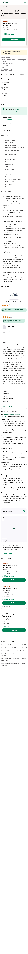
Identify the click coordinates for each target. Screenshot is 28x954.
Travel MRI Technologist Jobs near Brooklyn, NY (14, 648)
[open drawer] (25, 2)
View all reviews (5, 337)
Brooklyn (5, 7)
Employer (21, 74)
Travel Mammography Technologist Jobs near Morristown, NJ (13, 664)
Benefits (6, 74)
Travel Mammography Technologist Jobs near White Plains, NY (13, 659)
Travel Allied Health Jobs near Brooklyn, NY (12, 651)
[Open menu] (1, 74)
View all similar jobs (6, 638)
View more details (7, 406)
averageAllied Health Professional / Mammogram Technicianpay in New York (15, 111)
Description (13, 74)
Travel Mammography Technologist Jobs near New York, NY (13, 654)
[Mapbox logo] (5, 541)
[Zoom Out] (3, 520)
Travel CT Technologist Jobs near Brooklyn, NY (13, 645)
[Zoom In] (3, 517)
